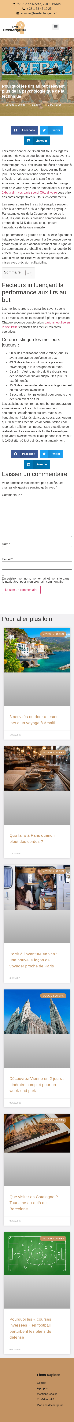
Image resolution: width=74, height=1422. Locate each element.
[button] (55, 27)
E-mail (7, 559)
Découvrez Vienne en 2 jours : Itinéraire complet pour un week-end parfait (36, 1084)
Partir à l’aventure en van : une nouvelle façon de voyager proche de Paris (33, 960)
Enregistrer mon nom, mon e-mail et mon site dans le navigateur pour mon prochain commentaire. (35, 580)
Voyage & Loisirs (15, 104)
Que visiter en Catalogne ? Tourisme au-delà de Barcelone (33, 1203)
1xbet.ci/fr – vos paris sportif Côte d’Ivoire (29, 192)
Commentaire (12, 495)
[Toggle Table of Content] (27, 273)
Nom (6, 544)
